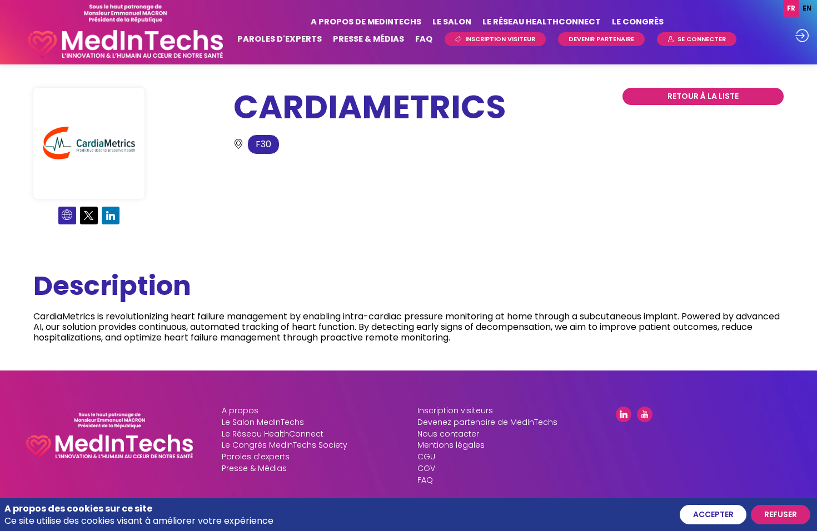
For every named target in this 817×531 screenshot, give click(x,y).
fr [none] (791, 8)
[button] (495, 39)
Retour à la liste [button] (703, 96)
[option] (807, 8)
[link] (366, 22)
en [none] (807, 8)
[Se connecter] (802, 35)
